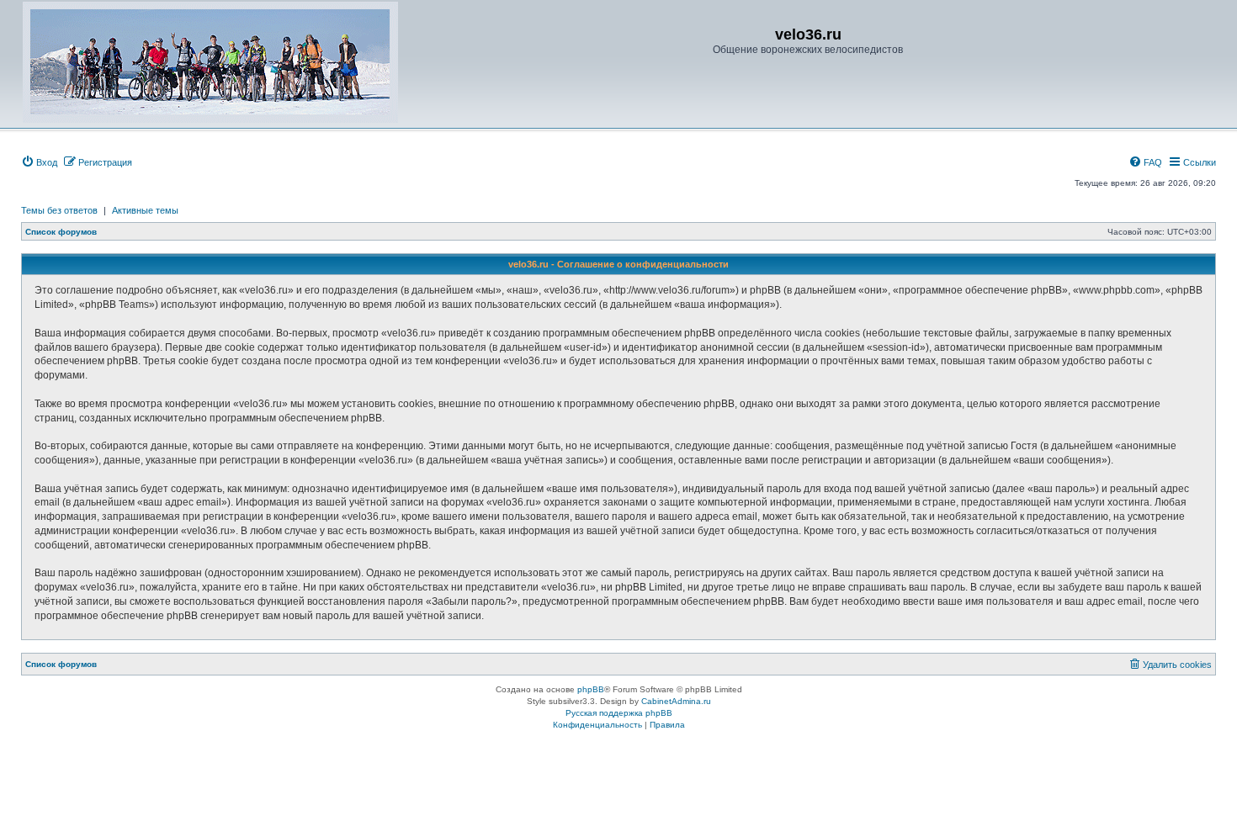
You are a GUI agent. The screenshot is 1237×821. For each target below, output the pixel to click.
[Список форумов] (210, 62)
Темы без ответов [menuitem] (59, 210)
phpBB (590, 689)
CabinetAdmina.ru (676, 701)
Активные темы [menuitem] (145, 210)
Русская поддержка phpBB (618, 713)
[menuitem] (39, 162)
